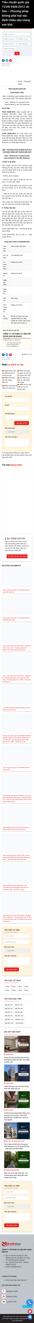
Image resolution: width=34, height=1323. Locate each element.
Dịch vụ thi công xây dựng (15, 1141)
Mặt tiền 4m (19, 1005)
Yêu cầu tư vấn (21, 423)
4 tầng (26, 986)
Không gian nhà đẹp (12, 1170)
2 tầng (13, 986)
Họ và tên (8, 396)
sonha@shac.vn (14, 346)
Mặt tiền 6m (19, 1008)
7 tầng (20, 990)
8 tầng (26, 990)
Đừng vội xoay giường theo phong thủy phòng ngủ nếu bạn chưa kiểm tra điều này (17, 1060)
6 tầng (13, 990)
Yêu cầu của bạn (11, 437)
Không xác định (16, 262)
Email (7, 405)
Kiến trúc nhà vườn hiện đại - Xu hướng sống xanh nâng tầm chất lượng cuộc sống (16, 1175)
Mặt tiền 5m (9, 1008)
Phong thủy (9, 1054)
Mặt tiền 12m (19, 1019)
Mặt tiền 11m (9, 1019)
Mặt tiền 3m (9, 1005)
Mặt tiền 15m (9, 1023)
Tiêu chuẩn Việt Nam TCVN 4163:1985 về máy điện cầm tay (16, 591)
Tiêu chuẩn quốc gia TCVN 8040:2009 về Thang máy (16, 768)
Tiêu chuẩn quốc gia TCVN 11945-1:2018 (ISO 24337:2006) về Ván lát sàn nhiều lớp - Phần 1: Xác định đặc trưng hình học (17, 857)
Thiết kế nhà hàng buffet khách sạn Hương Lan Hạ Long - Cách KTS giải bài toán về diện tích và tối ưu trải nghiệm (17, 1116)
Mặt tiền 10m (19, 1016)
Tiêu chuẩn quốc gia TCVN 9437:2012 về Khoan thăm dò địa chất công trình (16, 828)
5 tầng (7, 990)
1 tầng (7, 986)
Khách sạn (9, 1083)
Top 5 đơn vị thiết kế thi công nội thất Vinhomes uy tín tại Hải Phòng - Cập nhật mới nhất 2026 (16, 1146)
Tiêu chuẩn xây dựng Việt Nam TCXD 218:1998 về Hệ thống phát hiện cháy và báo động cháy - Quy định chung (16, 887)
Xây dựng (14, 298)
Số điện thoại (10, 414)
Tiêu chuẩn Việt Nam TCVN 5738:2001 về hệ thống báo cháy (16, 619)
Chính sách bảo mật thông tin (16, 1280)
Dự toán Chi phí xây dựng (17, 556)
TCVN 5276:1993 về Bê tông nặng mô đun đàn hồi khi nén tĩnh (16, 709)
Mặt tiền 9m (9, 1016)
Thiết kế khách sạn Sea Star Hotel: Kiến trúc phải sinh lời (16, 1087)
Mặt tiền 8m (19, 1012)
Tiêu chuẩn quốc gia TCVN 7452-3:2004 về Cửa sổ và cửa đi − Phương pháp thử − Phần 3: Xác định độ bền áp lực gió (17, 648)
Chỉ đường (20, 1260)
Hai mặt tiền (19, 1023)
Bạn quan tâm (10, 428)
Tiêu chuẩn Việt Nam (18, 246)
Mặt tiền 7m (9, 1012)
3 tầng (19, 986)
